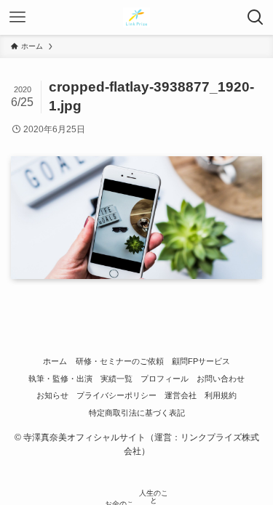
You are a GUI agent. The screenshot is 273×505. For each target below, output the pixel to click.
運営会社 (181, 395)
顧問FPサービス (201, 361)
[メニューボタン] (17, 17)
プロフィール (165, 378)
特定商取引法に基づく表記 (137, 412)
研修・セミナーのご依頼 (120, 361)
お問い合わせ (221, 378)
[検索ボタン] (255, 17)
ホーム (55, 361)
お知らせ (52, 395)
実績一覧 (116, 378)
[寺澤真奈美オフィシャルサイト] (136, 17)
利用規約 (221, 395)
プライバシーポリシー (116, 395)
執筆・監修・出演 (60, 378)
